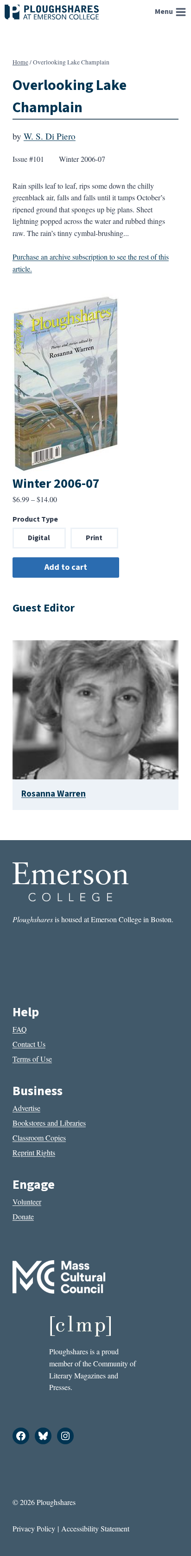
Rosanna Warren (53, 793)
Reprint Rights (34, 1152)
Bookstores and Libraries (49, 1123)
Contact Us (29, 1044)
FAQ (20, 1029)
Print (94, 538)
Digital (39, 538)
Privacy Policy (34, 1528)
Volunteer (27, 1201)
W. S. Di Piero (50, 136)
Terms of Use (32, 1059)
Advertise (26, 1108)
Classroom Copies (39, 1137)
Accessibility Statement (95, 1528)
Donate (23, 1216)
